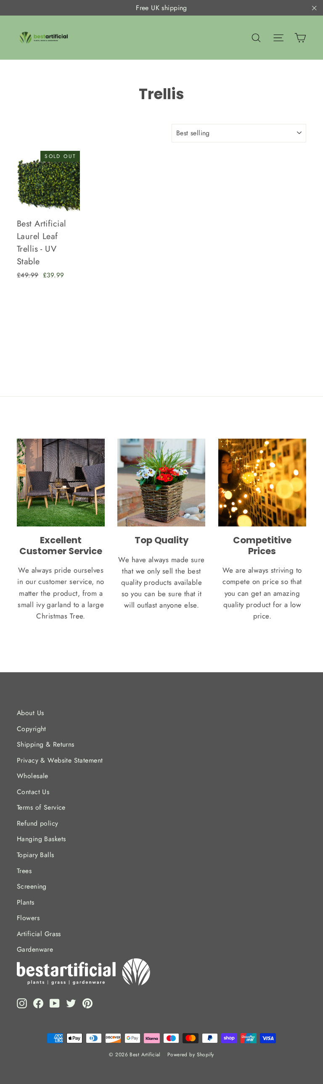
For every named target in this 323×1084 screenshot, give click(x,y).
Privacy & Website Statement (60, 760)
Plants (25, 902)
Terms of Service (41, 807)
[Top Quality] (161, 482)
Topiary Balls (35, 855)
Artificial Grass (39, 934)
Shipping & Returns (45, 744)
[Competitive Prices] (262, 482)
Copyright (31, 729)
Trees (24, 871)
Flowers (28, 918)
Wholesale (32, 776)
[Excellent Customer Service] (61, 482)
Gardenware (35, 949)
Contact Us (33, 792)
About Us (30, 713)
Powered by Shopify (190, 1054)
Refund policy (37, 823)
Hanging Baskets (41, 839)
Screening (32, 886)
